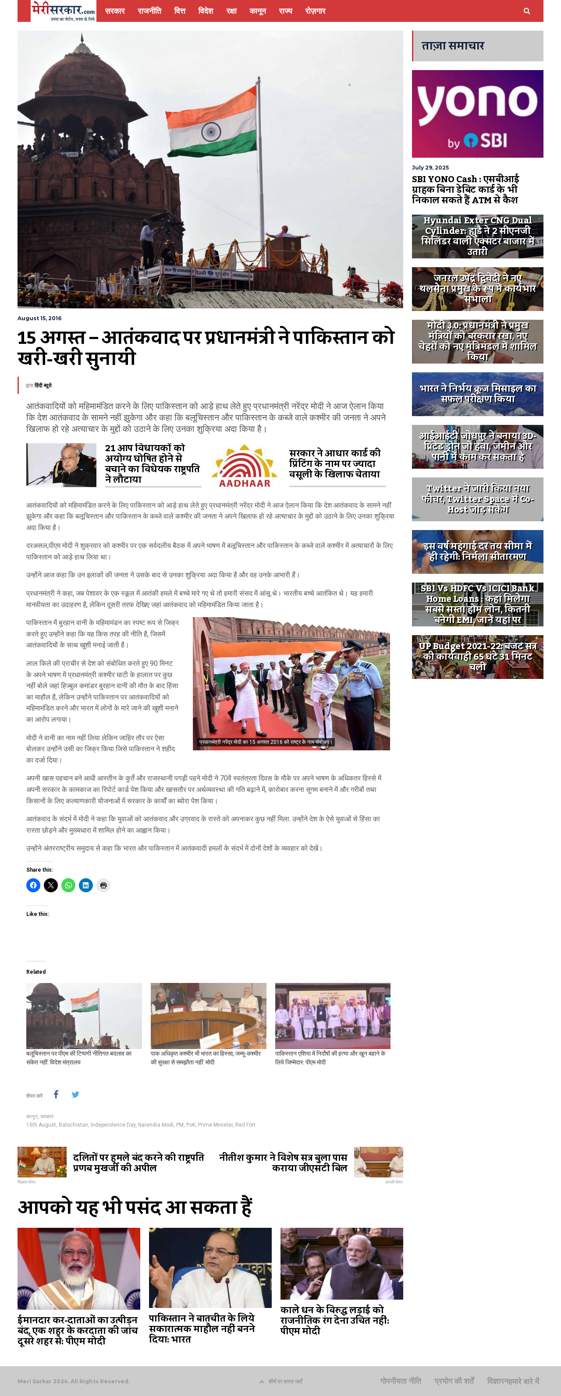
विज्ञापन (497, 1381)
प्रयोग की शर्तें (454, 1381)
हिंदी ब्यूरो (43, 385)
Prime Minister (215, 1125)
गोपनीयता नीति (400, 1381)
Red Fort (245, 1125)
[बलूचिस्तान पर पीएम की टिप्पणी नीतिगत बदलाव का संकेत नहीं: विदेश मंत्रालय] (84, 1016)
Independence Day (113, 1125)
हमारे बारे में (523, 1381)
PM (180, 1125)
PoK (190, 1125)
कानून (32, 1116)
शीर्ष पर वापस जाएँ (285, 1381)
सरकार (46, 1116)
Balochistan (73, 1125)
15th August (41, 1125)
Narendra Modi (156, 1125)
